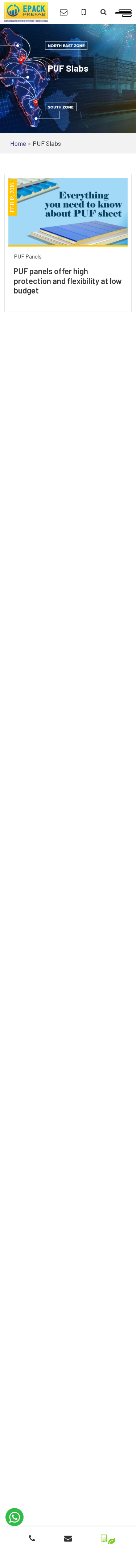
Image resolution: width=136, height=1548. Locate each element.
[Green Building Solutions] (104, 1536)
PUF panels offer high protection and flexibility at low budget (68, 280)
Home (18, 143)
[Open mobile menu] (123, 12)
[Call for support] (83, 12)
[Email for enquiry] (63, 12)
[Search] (103, 12)
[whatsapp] (14, 1517)
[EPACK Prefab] (26, 11)
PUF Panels (28, 256)
